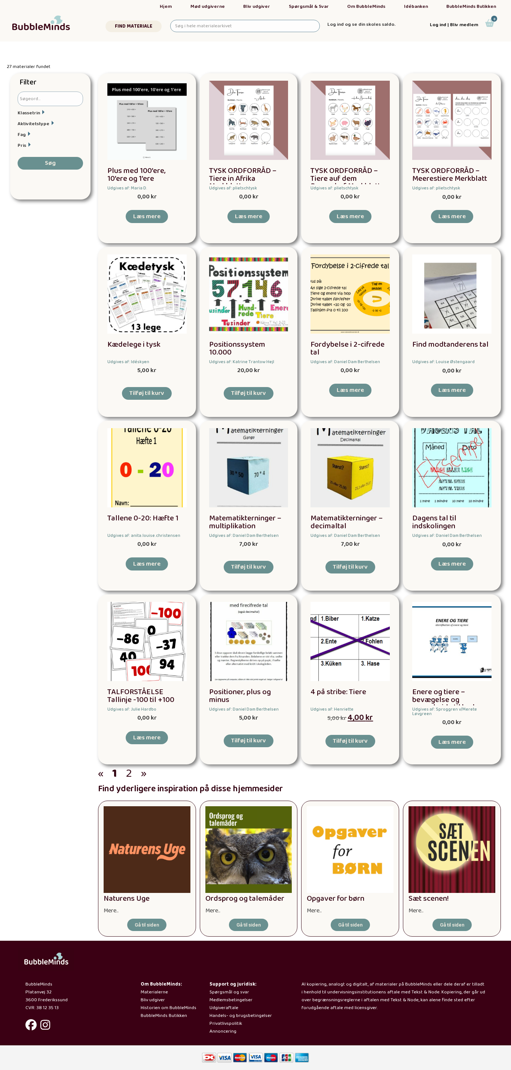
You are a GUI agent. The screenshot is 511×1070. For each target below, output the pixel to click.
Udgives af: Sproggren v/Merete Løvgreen (444, 711)
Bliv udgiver (256, 6)
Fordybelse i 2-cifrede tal (347, 348)
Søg (50, 163)
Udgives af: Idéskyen (128, 361)
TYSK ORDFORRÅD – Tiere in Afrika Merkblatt (242, 179)
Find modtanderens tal (450, 344)
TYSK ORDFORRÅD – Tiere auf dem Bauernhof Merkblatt (345, 179)
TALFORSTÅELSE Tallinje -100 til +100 (140, 696)
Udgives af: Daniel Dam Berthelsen (345, 361)
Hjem (166, 6)
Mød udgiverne (207, 6)
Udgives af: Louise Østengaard (443, 361)
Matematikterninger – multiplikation (245, 522)
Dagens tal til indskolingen (434, 522)
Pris (22, 145)
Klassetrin (29, 113)
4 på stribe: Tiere (338, 692)
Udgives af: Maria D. (127, 188)
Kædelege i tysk (133, 344)
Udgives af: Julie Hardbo (131, 709)
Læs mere (146, 216)
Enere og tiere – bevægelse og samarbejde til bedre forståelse (447, 703)
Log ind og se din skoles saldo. (361, 24)
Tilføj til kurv (146, 393)
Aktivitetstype (33, 124)
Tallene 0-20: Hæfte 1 (142, 518)
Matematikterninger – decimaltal (346, 522)
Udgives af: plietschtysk (233, 188)
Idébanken (416, 6)
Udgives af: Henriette (332, 709)
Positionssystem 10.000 (237, 348)
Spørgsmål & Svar (309, 6)
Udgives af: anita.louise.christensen (143, 535)
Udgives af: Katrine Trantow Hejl (241, 361)
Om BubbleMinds (366, 6)
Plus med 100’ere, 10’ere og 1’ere (136, 175)
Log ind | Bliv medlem (454, 25)
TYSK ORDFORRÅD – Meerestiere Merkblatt (449, 175)
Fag (22, 135)
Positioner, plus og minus (240, 696)
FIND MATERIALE (133, 26)
